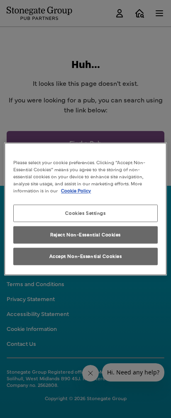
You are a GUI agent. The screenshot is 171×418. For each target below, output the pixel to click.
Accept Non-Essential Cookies (85, 256)
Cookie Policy (76, 190)
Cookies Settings (85, 213)
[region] (85, 208)
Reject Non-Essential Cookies (85, 234)
